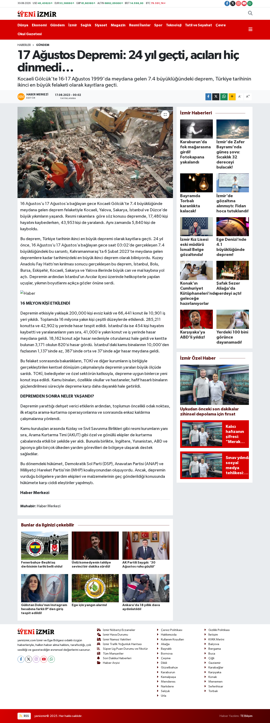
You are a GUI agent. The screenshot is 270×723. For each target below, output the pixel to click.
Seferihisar (215, 686)
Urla (163, 695)
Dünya (23, 25)
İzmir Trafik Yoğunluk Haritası (122, 644)
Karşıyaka (214, 672)
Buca (211, 653)
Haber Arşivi (111, 662)
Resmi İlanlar (140, 25)
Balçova (213, 644)
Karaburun (168, 672)
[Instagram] (36, 659)
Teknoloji (173, 25)
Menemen (215, 681)
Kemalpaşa (168, 677)
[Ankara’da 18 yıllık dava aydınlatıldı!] (145, 588)
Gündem (57, 25)
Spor (158, 25)
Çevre (221, 25)
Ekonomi (39, 25)
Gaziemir (214, 662)
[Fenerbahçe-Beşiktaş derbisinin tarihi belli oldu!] (44, 545)
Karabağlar (215, 667)
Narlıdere (167, 686)
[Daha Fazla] (232, 96)
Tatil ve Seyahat (198, 25)
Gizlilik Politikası (219, 630)
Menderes (168, 681)
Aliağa (165, 644)
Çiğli (211, 658)
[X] (28, 659)
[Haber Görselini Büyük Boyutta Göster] (27, 293)
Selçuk (165, 691)
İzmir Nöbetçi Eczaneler (119, 630)
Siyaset (101, 25)
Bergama (214, 648)
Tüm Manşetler (113, 653)
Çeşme (166, 658)
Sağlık (86, 25)
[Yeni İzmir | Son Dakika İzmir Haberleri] (37, 13)
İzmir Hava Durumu (115, 634)
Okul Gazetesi (30, 34)
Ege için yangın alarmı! (89, 605)
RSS (26, 716)
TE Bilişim (246, 716)
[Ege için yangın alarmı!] (95, 588)
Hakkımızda (169, 634)
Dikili (164, 662)
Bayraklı (166, 648)
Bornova (167, 653)
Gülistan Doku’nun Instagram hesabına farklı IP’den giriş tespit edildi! (44, 609)
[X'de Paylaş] (215, 96)
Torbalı (213, 691)
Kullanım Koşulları (172, 639)
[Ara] (250, 13)
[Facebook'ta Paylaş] (208, 96)
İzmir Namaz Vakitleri (117, 639)
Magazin (118, 25)
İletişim (213, 634)
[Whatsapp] (51, 659)
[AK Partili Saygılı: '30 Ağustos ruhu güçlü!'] (145, 545)
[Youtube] (43, 659)
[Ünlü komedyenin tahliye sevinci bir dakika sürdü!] (95, 545)
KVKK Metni (216, 639)
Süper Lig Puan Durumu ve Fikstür (125, 648)
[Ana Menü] (250, 29)
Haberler (24, 45)
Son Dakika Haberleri (117, 658)
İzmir (72, 25)
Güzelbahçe (169, 667)
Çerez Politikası (171, 630)
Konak (212, 677)
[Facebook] (21, 659)
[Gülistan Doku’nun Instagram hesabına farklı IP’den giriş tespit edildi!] (44, 588)
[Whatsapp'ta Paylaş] (224, 96)
